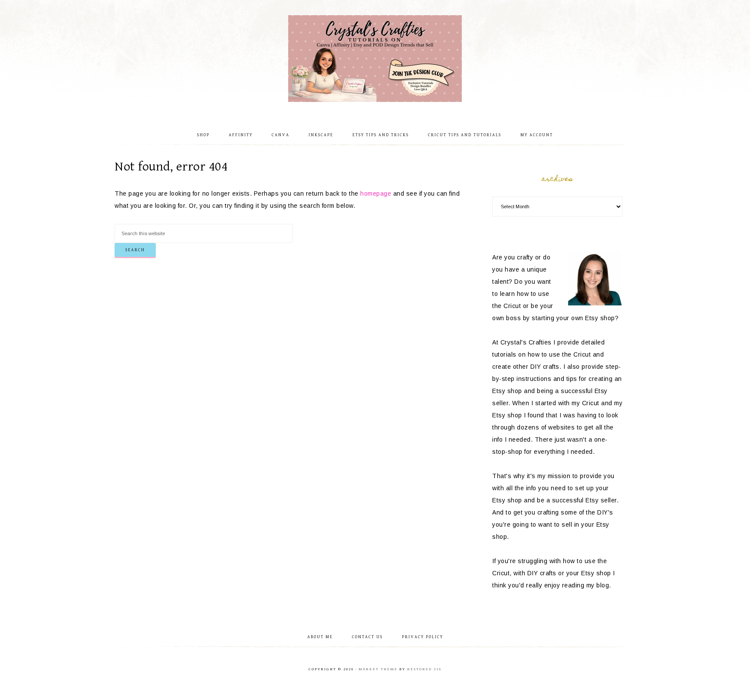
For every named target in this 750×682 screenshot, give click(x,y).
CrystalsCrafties (375, 58)
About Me (320, 636)
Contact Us (367, 636)
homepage (375, 193)
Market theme (378, 669)
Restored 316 (424, 669)
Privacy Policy (422, 636)
